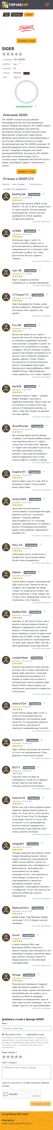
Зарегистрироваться (12, 1082)
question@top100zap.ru (19, 1123)
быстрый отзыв (13, 1034)
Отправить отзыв (40, 1104)
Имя (5, 1023)
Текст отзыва (9, 1062)
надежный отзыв (35, 1034)
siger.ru (17, 77)
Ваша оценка (9, 1052)
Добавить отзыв (26, 40)
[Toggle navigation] (47, 4)
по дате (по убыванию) (16, 189)
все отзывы (19, 184)
